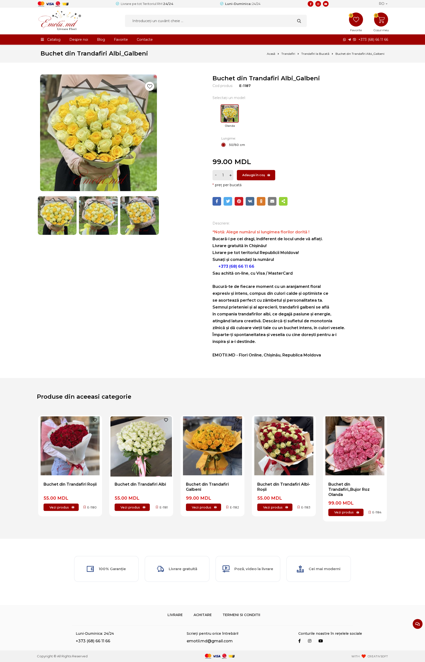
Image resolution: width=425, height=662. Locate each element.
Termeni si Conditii (241, 615)
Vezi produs (59, 507)
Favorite (121, 39)
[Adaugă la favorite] (149, 86)
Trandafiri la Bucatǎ (315, 54)
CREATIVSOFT (378, 656)
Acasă (271, 54)
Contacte (145, 39)
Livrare (175, 615)
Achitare (203, 615)
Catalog (54, 39)
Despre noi (78, 39)
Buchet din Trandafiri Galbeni (207, 487)
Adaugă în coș (253, 175)
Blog (101, 39)
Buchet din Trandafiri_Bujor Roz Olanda (349, 489)
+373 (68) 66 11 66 (373, 39)
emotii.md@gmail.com (210, 641)
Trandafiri (288, 54)
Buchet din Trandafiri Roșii (70, 484)
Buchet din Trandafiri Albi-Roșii (283, 487)
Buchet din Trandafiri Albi (140, 484)
